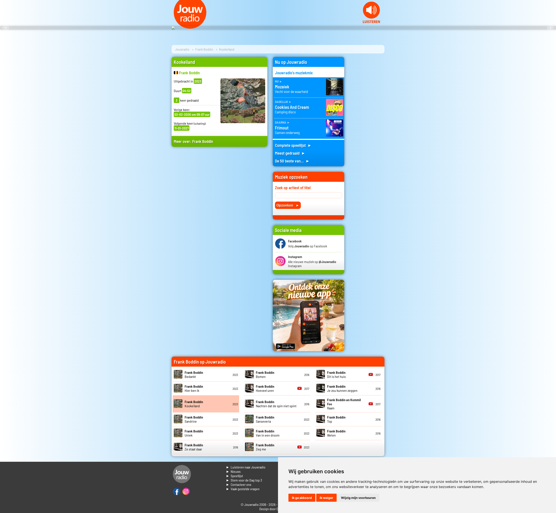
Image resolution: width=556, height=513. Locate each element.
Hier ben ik (194, 388)
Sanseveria (265, 419)
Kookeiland (194, 404)
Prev (5, 27)
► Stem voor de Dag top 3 (244, 480)
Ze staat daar (194, 447)
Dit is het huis (336, 374)
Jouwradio (182, 49)
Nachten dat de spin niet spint (276, 404)
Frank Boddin (204, 49)
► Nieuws (233, 471)
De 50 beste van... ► (292, 160)
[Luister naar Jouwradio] (371, 22)
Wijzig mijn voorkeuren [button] (358, 498)
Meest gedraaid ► (290, 153)
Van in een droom (268, 433)
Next (550, 27)
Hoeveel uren (265, 388)
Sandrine (194, 419)
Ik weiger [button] (326, 498)
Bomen (265, 374)
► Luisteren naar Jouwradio (245, 467)
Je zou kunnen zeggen (342, 388)
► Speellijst (234, 476)
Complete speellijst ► (293, 145)
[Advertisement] (219, 191)
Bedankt (194, 374)
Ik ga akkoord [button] (302, 498)
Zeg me (265, 447)
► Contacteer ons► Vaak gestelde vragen (243, 486)
